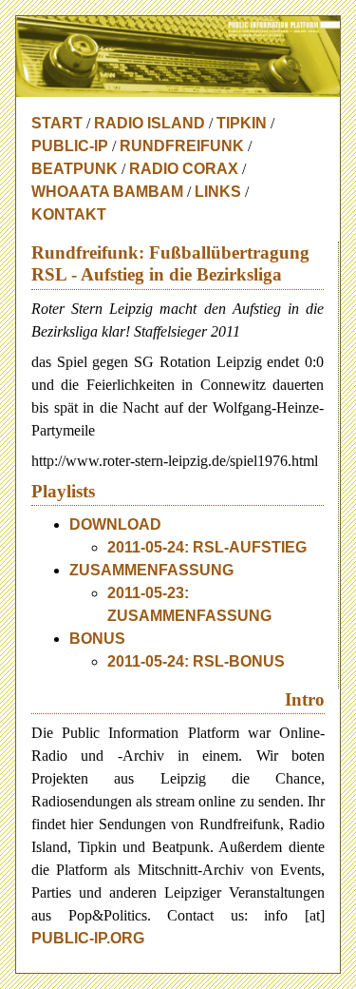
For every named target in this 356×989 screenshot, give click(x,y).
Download (115, 524)
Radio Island (149, 123)
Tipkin (241, 123)
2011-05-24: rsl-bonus (196, 661)
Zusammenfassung (151, 570)
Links (218, 192)
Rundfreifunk (182, 146)
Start (57, 123)
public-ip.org (87, 938)
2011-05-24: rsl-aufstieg (207, 547)
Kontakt (68, 214)
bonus (97, 638)
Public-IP (69, 146)
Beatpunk (74, 169)
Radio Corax (183, 169)
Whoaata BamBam (107, 192)
